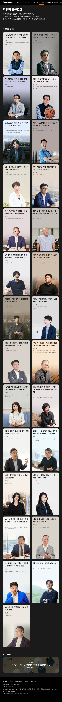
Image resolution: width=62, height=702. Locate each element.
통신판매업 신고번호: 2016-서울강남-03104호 (13, 689)
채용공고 (19, 2)
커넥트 (25, 2)
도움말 (26, 681)
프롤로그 (41, 2)
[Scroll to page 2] (31, 671)
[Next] (57, 665)
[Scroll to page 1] (30, 671)
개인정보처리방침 (19, 681)
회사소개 (5, 681)
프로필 (30, 2)
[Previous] (5, 665)
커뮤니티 (35, 2)
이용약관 (11, 681)
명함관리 (56, 2)
